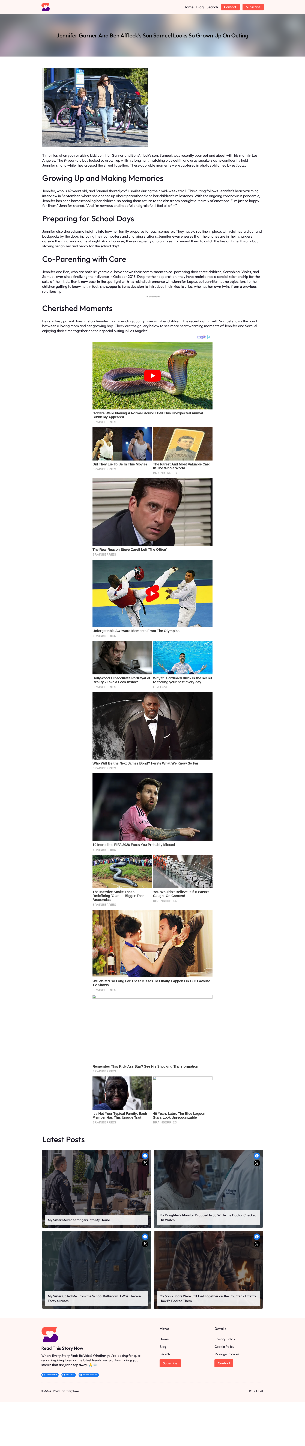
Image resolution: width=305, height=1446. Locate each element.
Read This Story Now (62, 1348)
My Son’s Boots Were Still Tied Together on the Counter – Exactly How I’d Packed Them (208, 1298)
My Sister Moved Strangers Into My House (79, 1220)
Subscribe (253, 7)
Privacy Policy (224, 1339)
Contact (230, 7)
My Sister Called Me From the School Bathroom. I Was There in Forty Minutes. (94, 1298)
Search (165, 1354)
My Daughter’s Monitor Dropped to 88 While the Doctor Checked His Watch (208, 1217)
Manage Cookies (226, 1354)
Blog (163, 1346)
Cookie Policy (224, 1346)
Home (164, 1339)
